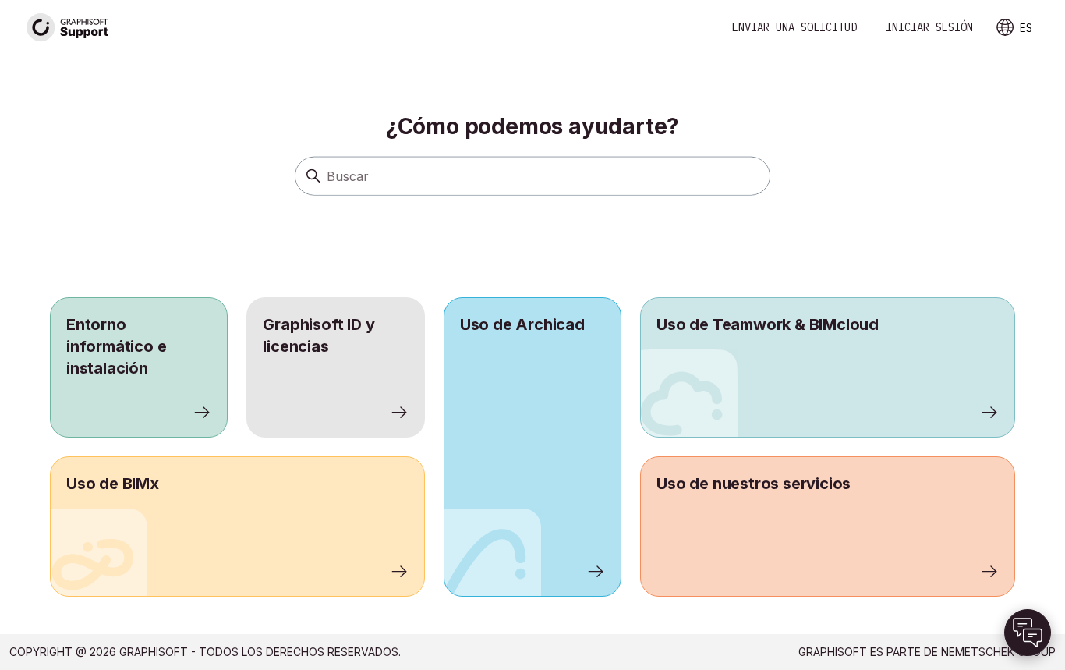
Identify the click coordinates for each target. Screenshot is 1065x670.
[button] (1027, 632)
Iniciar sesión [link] (929, 27)
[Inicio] (68, 27)
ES (1026, 28)
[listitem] (532, 447)
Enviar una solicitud (794, 27)
